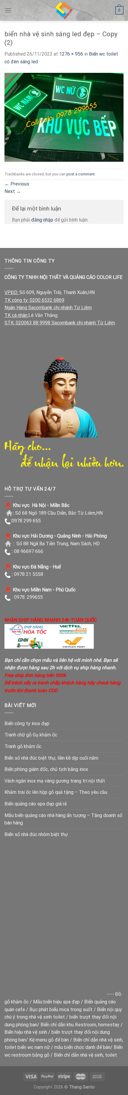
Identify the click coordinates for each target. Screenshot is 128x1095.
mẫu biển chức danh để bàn (82, 1047)
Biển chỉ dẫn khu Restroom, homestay (79, 1025)
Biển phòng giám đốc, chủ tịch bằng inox (46, 769)
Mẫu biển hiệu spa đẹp (56, 1002)
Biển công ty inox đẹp (26, 723)
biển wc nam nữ (34, 1047)
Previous (16, 184)
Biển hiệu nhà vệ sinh (25, 1032)
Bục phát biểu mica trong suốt (61, 1009)
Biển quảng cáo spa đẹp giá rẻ (35, 804)
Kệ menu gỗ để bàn (49, 1040)
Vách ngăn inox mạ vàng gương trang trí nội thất (54, 781)
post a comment (80, 174)
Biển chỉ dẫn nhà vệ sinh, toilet (85, 1055)
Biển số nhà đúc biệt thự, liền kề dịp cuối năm (51, 758)
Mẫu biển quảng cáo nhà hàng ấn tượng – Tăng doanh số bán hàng (63, 819)
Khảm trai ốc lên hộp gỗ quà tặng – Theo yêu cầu (55, 792)
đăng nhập (42, 220)
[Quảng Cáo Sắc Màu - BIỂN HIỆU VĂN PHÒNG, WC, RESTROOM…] (64, 10)
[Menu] (8, 10)
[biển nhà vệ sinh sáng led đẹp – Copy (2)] (64, 117)
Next (12, 191)
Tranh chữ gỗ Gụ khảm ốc (30, 735)
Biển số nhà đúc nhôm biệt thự (36, 834)
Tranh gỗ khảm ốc (22, 746)
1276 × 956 (71, 54)
